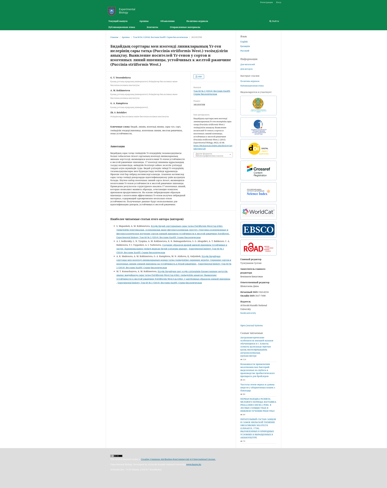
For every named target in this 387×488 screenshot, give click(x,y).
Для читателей (247, 64)
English (244, 41)
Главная (114, 37)
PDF (200, 76)
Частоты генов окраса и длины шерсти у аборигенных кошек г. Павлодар (257, 387)
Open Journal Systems (251, 325)
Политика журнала (197, 21)
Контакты (152, 27)
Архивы (144, 21)
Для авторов (246, 69)
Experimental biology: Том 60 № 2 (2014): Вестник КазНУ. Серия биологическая (158, 237)
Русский (244, 50)
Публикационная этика (121, 27)
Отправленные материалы (185, 27)
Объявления (167, 21)
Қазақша (245, 46)
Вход (278, 2)
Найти (275, 21)
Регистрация (266, 2)
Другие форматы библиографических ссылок (209, 154)
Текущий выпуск (118, 21)
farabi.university (248, 313)
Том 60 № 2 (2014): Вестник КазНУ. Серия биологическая (160, 37)
